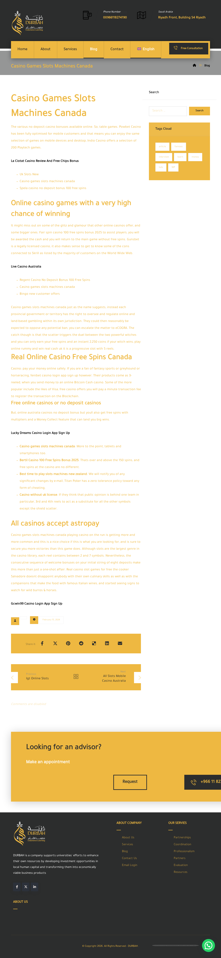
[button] (42, 643)
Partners (179, 858)
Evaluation (181, 865)
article (162, 146)
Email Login (129, 865)
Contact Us (129, 858)
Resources (180, 872)
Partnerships (182, 837)
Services (127, 844)
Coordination (182, 844)
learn (180, 157)
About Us (128, 837)
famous (179, 146)
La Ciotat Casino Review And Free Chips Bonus (45, 161)
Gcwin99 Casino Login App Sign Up (36, 604)
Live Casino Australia (26, 267)
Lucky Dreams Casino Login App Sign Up (40, 433)
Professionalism (184, 851)
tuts (161, 167)
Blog (125, 851)
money (195, 157)
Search (200, 111)
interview (164, 157)
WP (173, 167)
